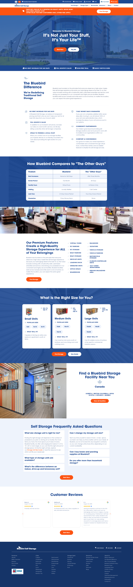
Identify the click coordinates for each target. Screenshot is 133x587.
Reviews (88, 563)
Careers (107, 573)
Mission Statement (109, 557)
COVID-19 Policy (109, 569)
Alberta (89, 393)
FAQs (87, 565)
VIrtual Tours (89, 561)
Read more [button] (57, 525)
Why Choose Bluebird (110, 561)
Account (119, 548)
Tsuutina (53, 569)
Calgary (38, 557)
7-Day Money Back (66, 198)
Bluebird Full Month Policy (111, 563)
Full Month (66, 181)
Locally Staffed (66, 189)
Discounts (88, 567)
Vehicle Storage (71, 563)
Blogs (87, 569)
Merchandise (94, 5)
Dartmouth (38, 561)
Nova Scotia (15, 563)
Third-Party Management (111, 575)
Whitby (53, 573)
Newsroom (107, 571)
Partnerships (108, 579)
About (109, 5)
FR (16, 1)
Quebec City (39, 573)
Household (70, 557)
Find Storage (74, 5)
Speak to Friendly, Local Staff (42, 133)
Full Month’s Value (38, 122)
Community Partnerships (86, 126)
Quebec (108, 395)
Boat (68, 567)
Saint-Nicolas (54, 561)
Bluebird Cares (108, 565)
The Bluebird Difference (111, 559)
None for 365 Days (66, 176)
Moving (69, 561)
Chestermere (39, 559)
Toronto (53, 565)
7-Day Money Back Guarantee (88, 111)
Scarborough (54, 563)
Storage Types (85, 5)
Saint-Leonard (55, 559)
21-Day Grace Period (66, 194)
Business (69, 559)
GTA (37, 565)
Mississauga (39, 569)
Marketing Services (110, 577)
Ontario (99, 395)
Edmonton (38, 563)
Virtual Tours (66, 185)
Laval (37, 567)
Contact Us (107, 581)
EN (19, 1)
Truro (52, 567)
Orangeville (39, 571)
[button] (43, 433)
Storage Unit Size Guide (34, 450)
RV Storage (70, 565)
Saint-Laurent (54, 557)
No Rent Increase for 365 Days (41, 111)
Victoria (53, 571)
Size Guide (110, 548)
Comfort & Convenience (86, 139)
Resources (102, 5)
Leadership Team (109, 567)
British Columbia (101, 393)
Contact (116, 5)
